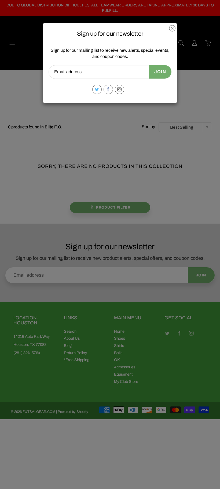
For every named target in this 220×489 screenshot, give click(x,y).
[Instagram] (119, 89)
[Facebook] (108, 89)
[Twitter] (97, 89)
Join (160, 71)
